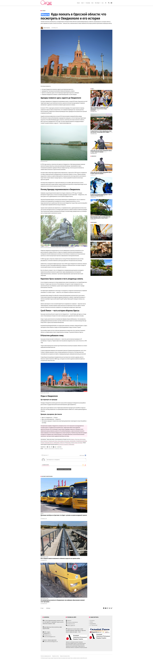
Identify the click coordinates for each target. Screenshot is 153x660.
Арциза (42, 442)
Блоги (92, 2)
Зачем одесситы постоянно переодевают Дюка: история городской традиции (101, 151)
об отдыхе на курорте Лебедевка (66, 444)
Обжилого (62, 442)
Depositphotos (93, 623)
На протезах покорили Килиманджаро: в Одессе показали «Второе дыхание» (101, 195)
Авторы (48, 608)
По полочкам (88, 2)
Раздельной (51, 441)
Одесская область (51, 448)
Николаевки (61, 441)
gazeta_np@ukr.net (71, 625)
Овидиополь (46, 448)
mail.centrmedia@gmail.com (49, 636)
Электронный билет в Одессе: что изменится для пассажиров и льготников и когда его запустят (101, 236)
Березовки (66, 441)
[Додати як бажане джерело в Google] (59, 447)
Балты (51, 442)
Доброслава (74, 442)
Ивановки (68, 442)
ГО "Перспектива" (93, 625)
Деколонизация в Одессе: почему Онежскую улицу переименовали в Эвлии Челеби (100, 217)
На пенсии (92, 620)
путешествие (57, 448)
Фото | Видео (97, 2)
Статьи (82, 2)
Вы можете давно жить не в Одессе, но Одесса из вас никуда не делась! (100, 255)
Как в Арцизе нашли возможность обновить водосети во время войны (60, 558)
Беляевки (80, 442)
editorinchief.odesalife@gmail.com (51, 641)
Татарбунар (79, 441)
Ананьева (47, 442)
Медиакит (69, 620)
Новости (78, 2)
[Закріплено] (111, 3)
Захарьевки (73, 441)
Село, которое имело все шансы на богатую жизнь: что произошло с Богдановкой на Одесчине (100, 272)
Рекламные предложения (72, 622)
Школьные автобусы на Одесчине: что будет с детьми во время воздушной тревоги (64, 515)
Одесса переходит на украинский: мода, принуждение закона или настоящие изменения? (99, 109)
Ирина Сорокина (47, 27)
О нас (102, 2)
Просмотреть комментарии (64, 469)
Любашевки (56, 442)
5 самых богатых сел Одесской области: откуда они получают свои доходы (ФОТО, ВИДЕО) (101, 131)
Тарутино (77, 439)
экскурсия (61, 448)
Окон (56, 441)
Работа (91, 622)
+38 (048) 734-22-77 (47, 635)
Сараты (72, 439)
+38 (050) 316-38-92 (71, 623)
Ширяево (84, 441)
